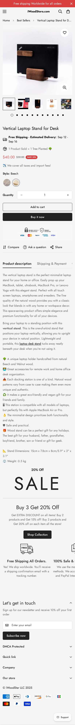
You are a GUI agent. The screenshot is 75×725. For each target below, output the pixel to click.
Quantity (8, 195)
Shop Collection (37, 535)
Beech (16, 182)
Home (6, 20)
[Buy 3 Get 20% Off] (37, 503)
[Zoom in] (64, 87)
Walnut (7, 182)
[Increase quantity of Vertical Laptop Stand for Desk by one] (68, 195)
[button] (68, 11)
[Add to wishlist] (64, 33)
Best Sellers (23, 20)
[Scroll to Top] (68, 705)
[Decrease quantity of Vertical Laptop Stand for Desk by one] (21, 195)
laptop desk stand (30, 344)
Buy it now (37, 217)
